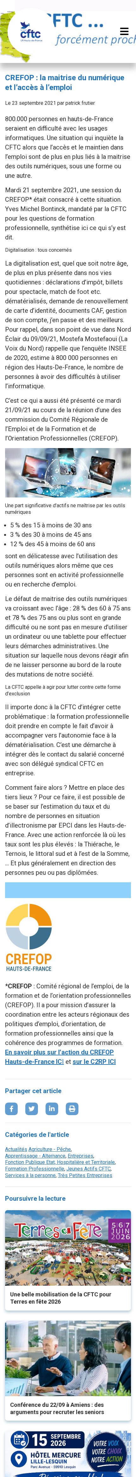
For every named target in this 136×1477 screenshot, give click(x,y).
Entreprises (80, 1156)
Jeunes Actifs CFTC (88, 1169)
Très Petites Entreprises (85, 1175)
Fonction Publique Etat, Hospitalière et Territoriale (60, 1162)
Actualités (16, 1149)
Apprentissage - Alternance (35, 1156)
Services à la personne (30, 1175)
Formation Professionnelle (34, 1169)
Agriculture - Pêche (49, 1149)
